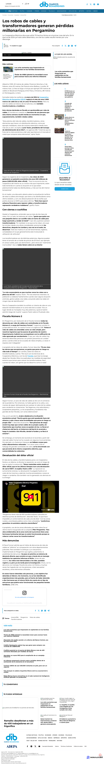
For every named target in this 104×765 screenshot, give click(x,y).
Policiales (52, 11)
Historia (88, 11)
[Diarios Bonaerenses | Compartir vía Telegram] (75, 46)
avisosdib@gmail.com (33, 753)
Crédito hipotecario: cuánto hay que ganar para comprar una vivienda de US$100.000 (24, 645)
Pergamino (24, 617)
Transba (30, 356)
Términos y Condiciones (66, 746)
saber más (64, 189)
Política (22, 11)
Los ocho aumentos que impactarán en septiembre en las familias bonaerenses (26, 630)
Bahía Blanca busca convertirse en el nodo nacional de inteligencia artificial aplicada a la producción (26, 676)
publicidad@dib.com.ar (11, 753)
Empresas (57, 737)
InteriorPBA (15, 617)
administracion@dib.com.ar (10, 757)
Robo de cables (35, 617)
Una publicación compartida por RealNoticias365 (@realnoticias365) (24, 603)
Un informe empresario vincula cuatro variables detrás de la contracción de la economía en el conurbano (24, 661)
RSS (86, 746)
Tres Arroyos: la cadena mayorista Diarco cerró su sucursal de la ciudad (26, 671)
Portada (4, 15)
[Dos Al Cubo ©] (95, 758)
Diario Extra (72, 737)
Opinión (36, 11)
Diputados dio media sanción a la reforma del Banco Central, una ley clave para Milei (26, 640)
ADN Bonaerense (62, 11)
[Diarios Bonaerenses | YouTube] (98, 4)
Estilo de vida (73, 11)
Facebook (27, 746)
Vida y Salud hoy (31, 740)
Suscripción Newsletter (47, 746)
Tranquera (52, 740)
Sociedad (43, 11)
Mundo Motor (42, 740)
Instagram (31, 746)
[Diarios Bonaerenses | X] (91, 4)
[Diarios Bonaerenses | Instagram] (94, 4)
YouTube (39, 746)
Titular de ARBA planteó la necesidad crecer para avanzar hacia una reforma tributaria (25, 635)
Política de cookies (78, 746)
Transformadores (16, 619)
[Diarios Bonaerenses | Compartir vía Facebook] (62, 46)
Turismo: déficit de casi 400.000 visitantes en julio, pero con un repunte (25, 666)
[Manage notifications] (100, 755)
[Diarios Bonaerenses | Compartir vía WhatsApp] (69, 46)
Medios (95, 11)
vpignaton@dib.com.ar (23, 753)
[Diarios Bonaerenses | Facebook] (87, 4)
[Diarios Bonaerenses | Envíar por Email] (72, 46)
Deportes (81, 11)
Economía (29, 11)
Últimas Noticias (13, 11)
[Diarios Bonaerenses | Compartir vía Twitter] (65, 46)
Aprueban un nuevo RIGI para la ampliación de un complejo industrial (24, 656)
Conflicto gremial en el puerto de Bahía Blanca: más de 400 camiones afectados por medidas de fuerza (24, 651)
